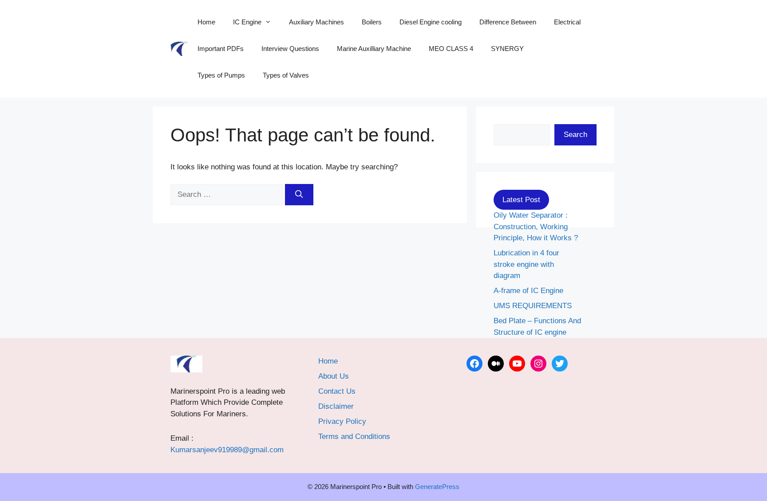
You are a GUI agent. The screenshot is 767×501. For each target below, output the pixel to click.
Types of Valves (286, 75)
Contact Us (337, 391)
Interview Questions (290, 48)
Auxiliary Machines (316, 22)
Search (575, 134)
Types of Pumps (221, 75)
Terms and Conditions (354, 436)
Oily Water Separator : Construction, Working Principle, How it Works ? (536, 226)
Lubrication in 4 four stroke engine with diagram (526, 264)
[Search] (299, 194)
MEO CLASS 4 (451, 48)
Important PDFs (221, 48)
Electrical (567, 22)
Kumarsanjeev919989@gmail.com (227, 450)
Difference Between (507, 22)
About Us (333, 376)
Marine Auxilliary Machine (374, 48)
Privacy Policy (342, 421)
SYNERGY (507, 48)
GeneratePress (437, 486)
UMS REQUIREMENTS (533, 305)
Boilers (372, 22)
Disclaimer (336, 406)
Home (206, 22)
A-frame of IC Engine (528, 290)
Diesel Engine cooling (430, 22)
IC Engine (247, 22)
